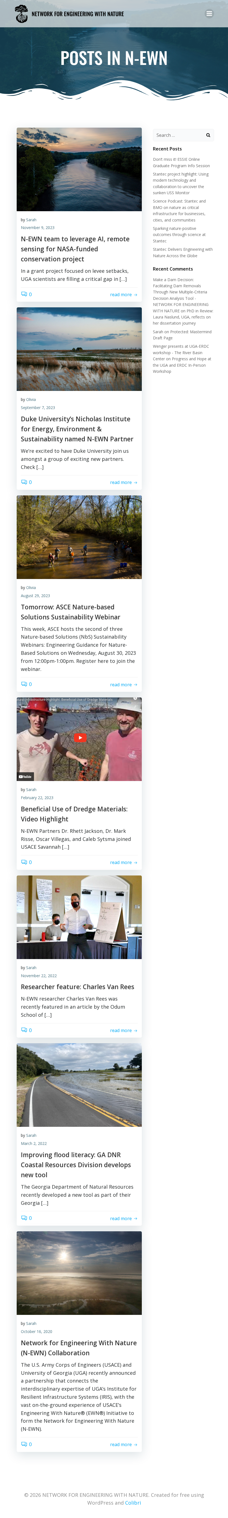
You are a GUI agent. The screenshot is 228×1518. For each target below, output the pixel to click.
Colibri (133, 1502)
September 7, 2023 (38, 407)
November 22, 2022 (39, 975)
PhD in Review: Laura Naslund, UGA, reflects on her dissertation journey (183, 317)
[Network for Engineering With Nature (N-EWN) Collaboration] (79, 1272)
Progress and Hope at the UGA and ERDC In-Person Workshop (182, 365)
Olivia (31, 399)
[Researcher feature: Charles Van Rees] (79, 916)
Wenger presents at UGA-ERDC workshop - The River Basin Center (181, 352)
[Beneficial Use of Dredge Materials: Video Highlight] (79, 738)
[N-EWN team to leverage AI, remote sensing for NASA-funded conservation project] (79, 168)
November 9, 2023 (37, 227)
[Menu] (209, 13)
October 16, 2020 (36, 1331)
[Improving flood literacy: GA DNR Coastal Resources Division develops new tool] (79, 1084)
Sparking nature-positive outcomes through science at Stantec (179, 235)
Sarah (31, 219)
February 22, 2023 (37, 797)
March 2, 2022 (34, 1143)
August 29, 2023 (35, 595)
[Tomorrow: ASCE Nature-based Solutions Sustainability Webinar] (79, 536)
